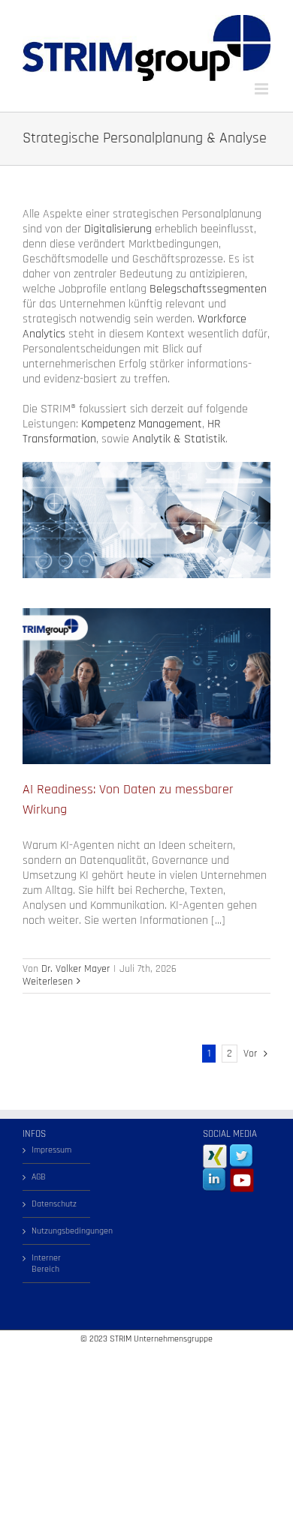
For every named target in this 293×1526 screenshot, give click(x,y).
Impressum (51, 1150)
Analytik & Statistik (178, 439)
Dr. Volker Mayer (75, 969)
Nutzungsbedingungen (57, 1231)
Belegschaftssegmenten (208, 289)
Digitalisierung (118, 229)
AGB (39, 1177)
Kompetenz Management (141, 424)
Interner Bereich (46, 1263)
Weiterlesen (48, 981)
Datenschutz (54, 1204)
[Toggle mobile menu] (262, 89)
